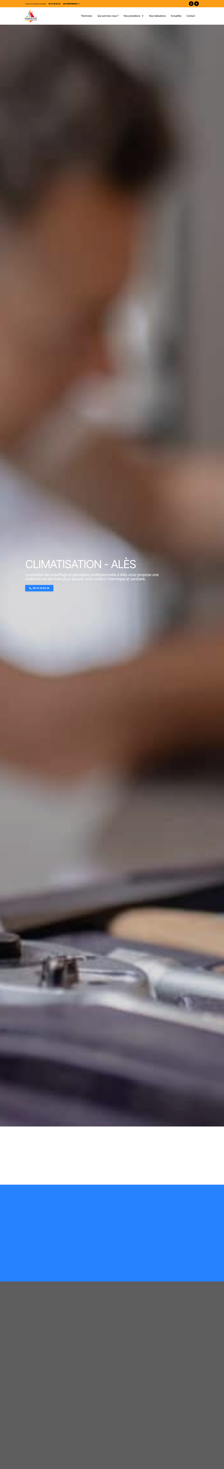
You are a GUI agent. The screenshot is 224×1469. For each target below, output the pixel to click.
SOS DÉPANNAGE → (71, 4)
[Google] (191, 3)
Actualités (176, 15)
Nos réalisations (157, 15)
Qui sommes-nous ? (107, 15)
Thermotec (86, 15)
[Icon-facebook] (196, 3)
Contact (191, 15)
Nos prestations (132, 15)
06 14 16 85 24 (54, 4)
